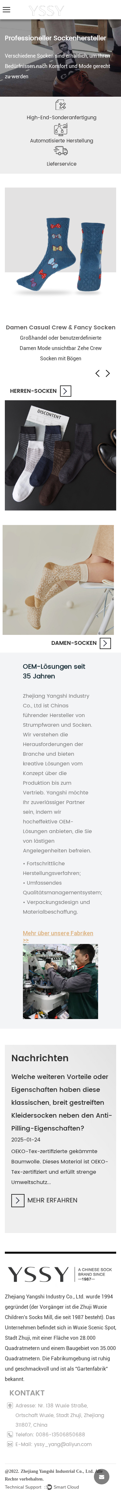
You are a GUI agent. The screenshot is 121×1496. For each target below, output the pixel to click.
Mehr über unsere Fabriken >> (58, 937)
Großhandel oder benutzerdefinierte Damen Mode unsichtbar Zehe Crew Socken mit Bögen (61, 348)
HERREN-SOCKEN (33, 391)
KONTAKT (102, 7)
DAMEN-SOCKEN (74, 643)
